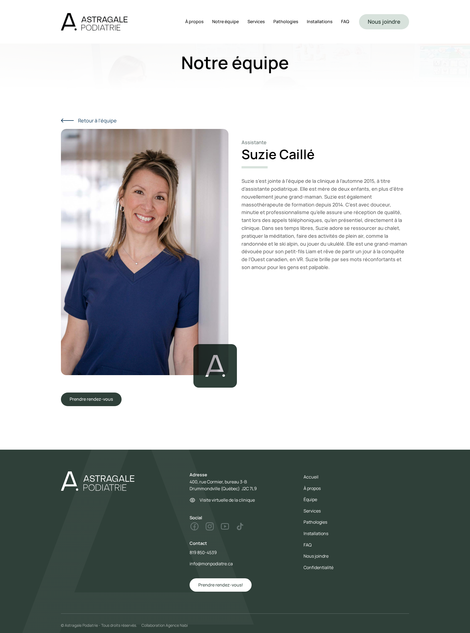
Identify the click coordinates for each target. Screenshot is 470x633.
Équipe (310, 499)
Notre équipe (225, 21)
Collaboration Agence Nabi (164, 625)
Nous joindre (384, 21)
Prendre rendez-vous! (220, 585)
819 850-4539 (203, 552)
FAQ (345, 21)
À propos (194, 21)
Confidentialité (318, 567)
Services (256, 21)
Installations (319, 21)
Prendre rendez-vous (91, 399)
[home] (94, 21)
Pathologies (285, 21)
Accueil (311, 477)
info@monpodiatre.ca (211, 564)
